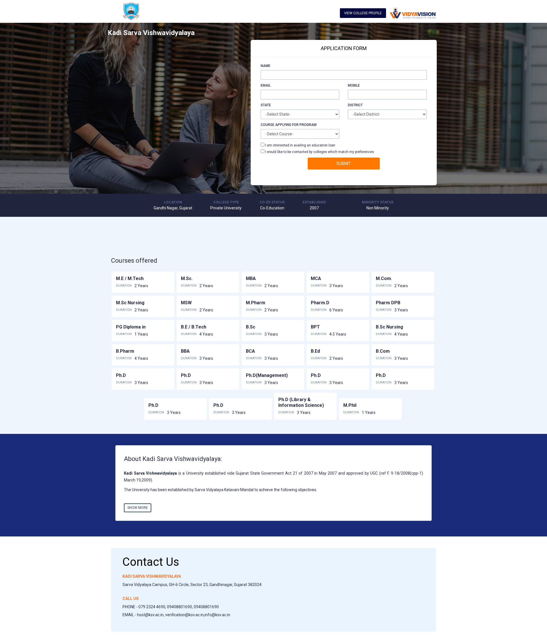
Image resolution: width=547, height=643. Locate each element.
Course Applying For (280, 125)
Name (265, 66)
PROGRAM (308, 125)
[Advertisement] (160, 80)
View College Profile (363, 13)
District (355, 105)
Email (266, 85)
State (266, 105)
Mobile (354, 85)
